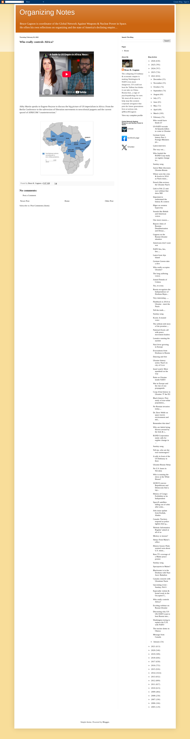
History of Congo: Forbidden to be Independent (160, 496)
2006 (153, 703)
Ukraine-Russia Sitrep (162, 465)
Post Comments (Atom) (40, 206)
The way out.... (159, 149)
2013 (153, 677)
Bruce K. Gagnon (131, 70)
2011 (153, 684)
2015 (153, 669)
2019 (153, 654)
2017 (153, 661)
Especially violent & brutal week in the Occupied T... (161, 593)
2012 (153, 681)
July (155, 98)
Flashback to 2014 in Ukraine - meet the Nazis (161, 304)
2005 (153, 707)
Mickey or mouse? (160, 536)
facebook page (133, 138)
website (130, 129)
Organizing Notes (47, 12)
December (157, 79)
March (156, 113)
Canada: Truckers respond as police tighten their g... (161, 521)
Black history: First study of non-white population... (161, 400)
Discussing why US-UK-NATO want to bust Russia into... (161, 614)
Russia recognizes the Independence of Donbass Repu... (161, 291)
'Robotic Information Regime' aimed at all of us (161, 530)
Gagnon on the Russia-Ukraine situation (160, 236)
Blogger (106, 722)
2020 (153, 650)
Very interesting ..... (161, 298)
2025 (153, 65)
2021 (153, 646)
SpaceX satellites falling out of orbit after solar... (161, 504)
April (155, 110)
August (156, 94)
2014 (153, 673)
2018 (153, 658)
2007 (153, 699)
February (157, 117)
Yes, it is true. (158, 286)
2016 (153, 665)
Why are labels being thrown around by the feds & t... (161, 429)
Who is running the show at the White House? (161, 476)
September (157, 91)
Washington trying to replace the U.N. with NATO (161, 622)
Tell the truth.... (159, 310)
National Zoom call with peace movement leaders (161, 332)
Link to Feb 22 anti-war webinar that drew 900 (161, 191)
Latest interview (159, 146)
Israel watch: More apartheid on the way (160, 371)
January (156, 642)
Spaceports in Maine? (161, 566)
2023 (153, 72)
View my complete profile (132, 115)
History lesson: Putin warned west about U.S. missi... (161, 548)
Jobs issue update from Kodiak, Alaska (160, 513)
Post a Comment (29, 195)
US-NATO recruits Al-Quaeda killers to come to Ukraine (161, 128)
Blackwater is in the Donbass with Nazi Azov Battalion (161, 572)
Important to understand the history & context (161, 199)
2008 (153, 696)
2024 (153, 68)
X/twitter (130, 147)
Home (67, 201)
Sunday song (158, 164)
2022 (153, 76)
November (157, 83)
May (155, 106)
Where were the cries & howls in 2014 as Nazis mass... (161, 176)
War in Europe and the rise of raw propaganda (160, 385)
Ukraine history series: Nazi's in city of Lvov (160, 362)
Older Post (109, 201)
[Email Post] (56, 183)
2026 (153, 61)
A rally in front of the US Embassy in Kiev (161, 458)
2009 (153, 692)
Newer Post (24, 201)
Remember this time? (161, 423)
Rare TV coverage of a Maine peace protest (161, 556)
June (155, 102)
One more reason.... (161, 220)
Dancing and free (160, 357)
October (156, 87)
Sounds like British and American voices (160, 213)
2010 (153, 688)
